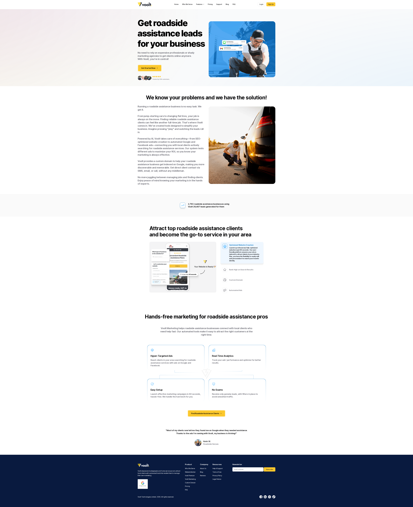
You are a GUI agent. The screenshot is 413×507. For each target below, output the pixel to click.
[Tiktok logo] (273, 496)
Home (176, 4)
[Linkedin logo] (265, 496)
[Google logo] (143, 484)
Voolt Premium (190, 475)
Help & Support (218, 468)
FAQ (234, 4)
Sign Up (271, 4)
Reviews (203, 475)
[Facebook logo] (260, 496)
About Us (203, 468)
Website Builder (190, 472)
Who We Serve (187, 4)
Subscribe (269, 469)
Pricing (210, 4)
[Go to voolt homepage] (145, 4)
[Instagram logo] (269, 496)
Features (199, 4)
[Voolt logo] (159, 465)
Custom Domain (190, 483)
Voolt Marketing (190, 479)
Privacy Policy (217, 475)
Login (261, 4)
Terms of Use (217, 472)
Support (219, 4)
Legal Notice (217, 479)
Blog (227, 4)
